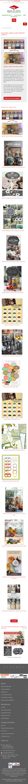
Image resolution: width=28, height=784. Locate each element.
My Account (22, 2)
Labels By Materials (5, 689)
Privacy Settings (12, 780)
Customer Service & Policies (7, 733)
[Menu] (14, 20)
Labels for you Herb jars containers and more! (14, 450)
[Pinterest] (4, 667)
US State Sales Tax (5, 736)
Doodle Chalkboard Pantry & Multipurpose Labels (13, 230)
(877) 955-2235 (11, 750)
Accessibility (20, 780)
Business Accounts (5, 715)
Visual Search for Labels (6, 697)
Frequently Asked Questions (7, 728)
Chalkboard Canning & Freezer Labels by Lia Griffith (13, 261)
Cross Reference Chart (6, 694)
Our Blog (3, 707)
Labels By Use (4, 692)
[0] (25, 24)
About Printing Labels (6, 710)
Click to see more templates (12, 98)
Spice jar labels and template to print (12, 419)
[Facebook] (7, 667)
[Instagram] (17, 667)
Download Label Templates (7, 700)
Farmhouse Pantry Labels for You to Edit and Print (13, 167)
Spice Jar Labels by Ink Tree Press (12, 325)
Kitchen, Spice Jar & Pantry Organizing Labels (12, 136)
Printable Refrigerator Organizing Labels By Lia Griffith (14, 546)
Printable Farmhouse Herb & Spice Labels (12, 356)
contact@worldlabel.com (8, 752)
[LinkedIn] (20, 667)
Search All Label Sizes (6, 686)
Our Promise (4, 730)
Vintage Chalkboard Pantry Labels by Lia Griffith (12, 292)
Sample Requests (5, 718)
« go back (14, 621)
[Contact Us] (23, 667)
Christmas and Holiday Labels (14, 657)
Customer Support (15, 2)
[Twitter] (10, 667)
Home (5, 2)
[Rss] (13, 667)
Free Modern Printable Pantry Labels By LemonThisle (14, 611)
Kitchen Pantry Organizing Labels (10, 386)
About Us (8, 2)
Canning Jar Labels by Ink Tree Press (10, 481)
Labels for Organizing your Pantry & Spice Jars (12, 198)
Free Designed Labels (6, 712)
